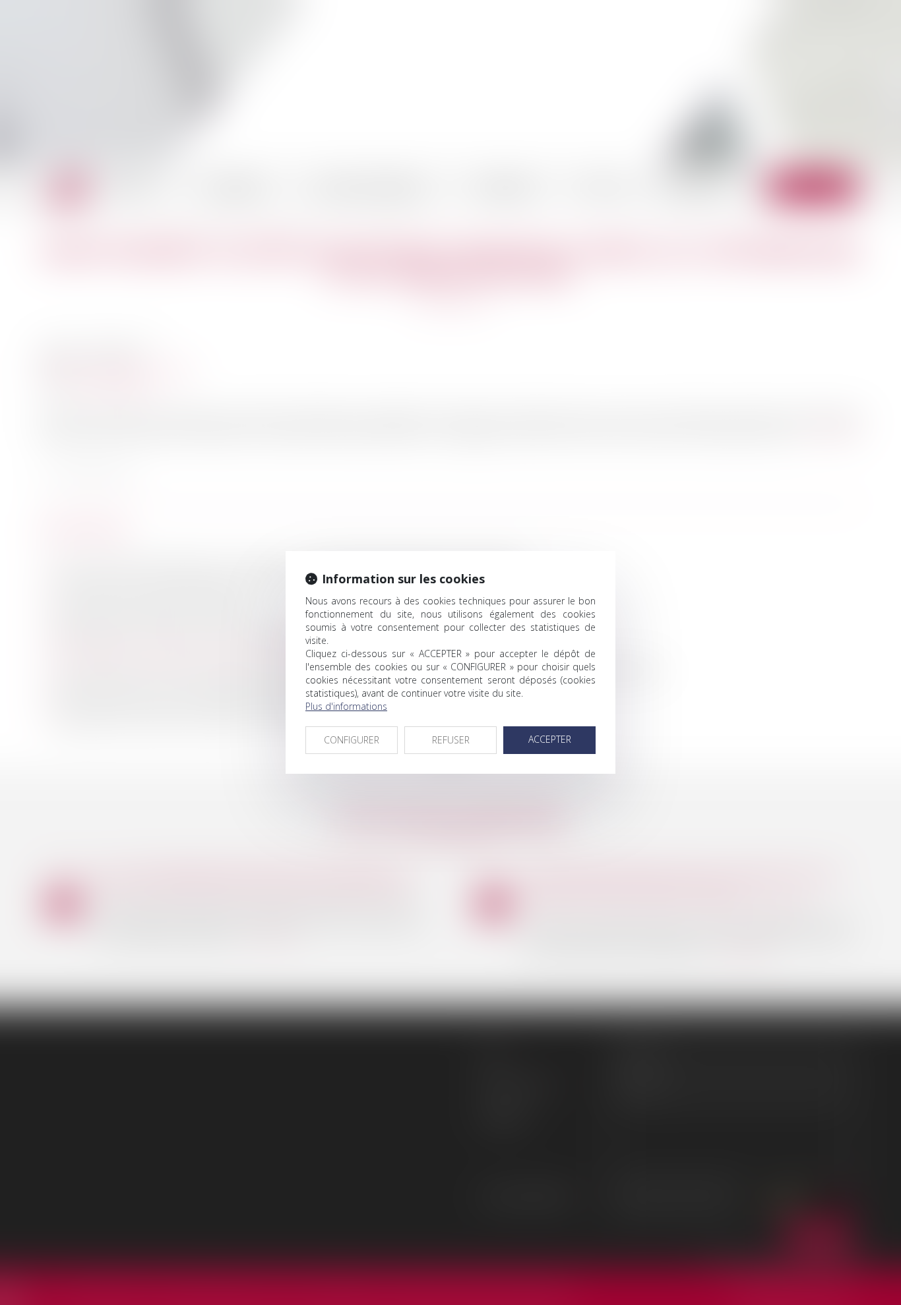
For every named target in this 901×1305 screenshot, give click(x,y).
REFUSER (451, 740)
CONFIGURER (351, 740)
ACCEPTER (549, 739)
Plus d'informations (346, 706)
